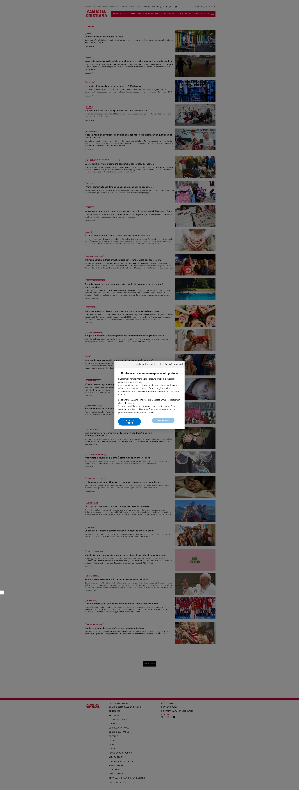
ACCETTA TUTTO (129, 421)
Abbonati (178, 364)
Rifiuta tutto (163, 420)
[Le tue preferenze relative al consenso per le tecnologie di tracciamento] (2, 592)
